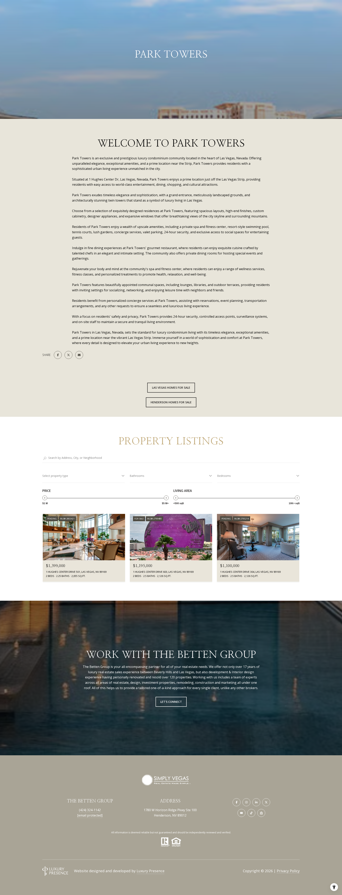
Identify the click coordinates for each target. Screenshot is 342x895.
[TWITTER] (266, 802)
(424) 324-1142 (90, 810)
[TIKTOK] (251, 813)
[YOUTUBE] (241, 813)
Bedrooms (224, 476)
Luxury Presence (150, 870)
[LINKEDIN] (256, 802)
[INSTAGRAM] (246, 802)
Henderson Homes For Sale (171, 402)
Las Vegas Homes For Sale (171, 387)
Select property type (55, 476)
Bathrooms (137, 476)
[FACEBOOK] (236, 802)
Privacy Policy (288, 870)
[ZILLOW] (261, 813)
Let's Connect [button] (171, 702)
